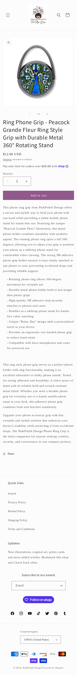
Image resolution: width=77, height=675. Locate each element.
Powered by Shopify (53, 668)
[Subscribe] (61, 585)
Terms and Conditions (21, 529)
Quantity (8, 173)
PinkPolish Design (32, 668)
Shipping (7, 159)
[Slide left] (29, 114)
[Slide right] (47, 114)
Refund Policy (16, 511)
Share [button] (11, 453)
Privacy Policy (17, 502)
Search (12, 493)
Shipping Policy (18, 520)
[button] (8, 15)
